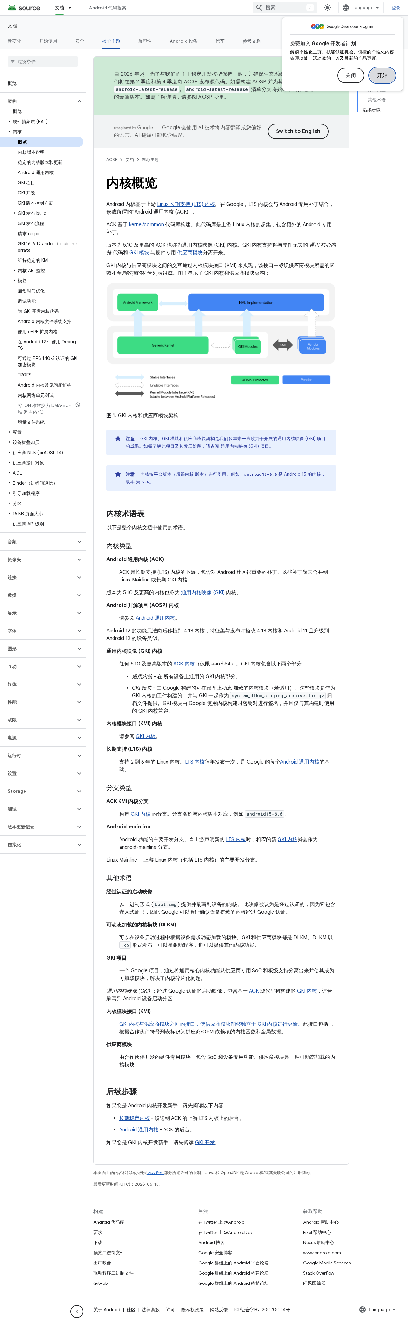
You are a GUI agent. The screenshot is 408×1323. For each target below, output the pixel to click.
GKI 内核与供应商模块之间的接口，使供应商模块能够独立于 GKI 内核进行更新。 (211, 1024)
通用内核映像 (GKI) (203, 592)
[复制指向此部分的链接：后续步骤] (143, 1092)
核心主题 (111, 41)
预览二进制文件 (109, 1253)
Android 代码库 (108, 1222)
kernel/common (146, 225)
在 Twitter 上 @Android (221, 1222)
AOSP (111, 159)
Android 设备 (184, 41)
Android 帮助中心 (321, 1222)
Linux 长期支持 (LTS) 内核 (186, 204)
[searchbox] (43, 61)
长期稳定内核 (134, 1118)
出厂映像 (102, 1263)
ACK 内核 (184, 664)
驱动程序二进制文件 (113, 1273)
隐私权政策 (192, 1309)
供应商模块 (190, 253)
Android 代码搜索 (107, 8)
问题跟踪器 (314, 1283)
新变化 (14, 41)
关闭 (351, 75)
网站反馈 (219, 1309)
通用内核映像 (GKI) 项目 (245, 446)
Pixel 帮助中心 (317, 1232)
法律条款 (151, 1309)
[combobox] (285, 7)
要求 (97, 1232)
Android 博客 (211, 1242)
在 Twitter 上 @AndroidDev (225, 1232)
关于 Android (106, 1309)
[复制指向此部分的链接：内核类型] (138, 546)
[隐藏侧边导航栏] (76, 1311)
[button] (38, 101)
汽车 (220, 41)
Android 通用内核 (155, 618)
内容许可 (155, 1172)
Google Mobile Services (327, 1263)
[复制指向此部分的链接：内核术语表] (151, 514)
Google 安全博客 (215, 1253)
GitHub (100, 1283)
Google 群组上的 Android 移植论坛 (233, 1283)
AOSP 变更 (211, 97)
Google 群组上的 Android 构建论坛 (233, 1273)
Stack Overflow (318, 1273)
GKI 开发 (205, 1142)
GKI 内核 (146, 736)
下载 (97, 1242)
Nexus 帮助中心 (318, 1242)
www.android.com (322, 1253)
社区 (131, 1309)
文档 (59, 8)
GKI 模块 (139, 253)
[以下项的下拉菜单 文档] (72, 7)
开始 (382, 75)
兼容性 (145, 41)
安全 (79, 41)
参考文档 (252, 41)
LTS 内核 (195, 762)
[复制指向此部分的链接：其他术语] (138, 879)
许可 (170, 1309)
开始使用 (48, 41)
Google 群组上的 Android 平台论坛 (233, 1263)
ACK (254, 991)
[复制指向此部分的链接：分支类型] (138, 788)
